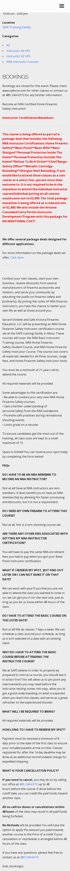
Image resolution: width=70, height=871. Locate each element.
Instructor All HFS (18, 51)
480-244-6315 (28, 784)
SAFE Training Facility (16, 27)
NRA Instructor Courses (22, 62)
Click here (17, 257)
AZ (8, 45)
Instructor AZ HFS (18, 56)
